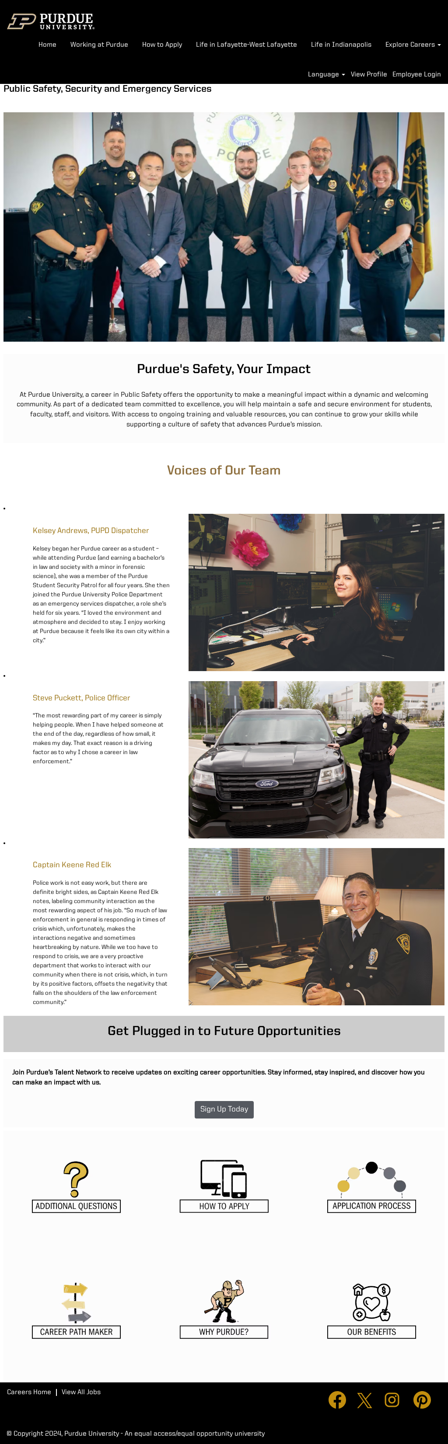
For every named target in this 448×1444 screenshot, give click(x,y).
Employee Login (416, 74)
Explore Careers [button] (411, 45)
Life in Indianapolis (341, 45)
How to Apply (162, 45)
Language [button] (324, 74)
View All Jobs (81, 1392)
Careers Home (29, 1392)
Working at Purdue (99, 45)
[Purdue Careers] (51, 21)
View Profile (369, 74)
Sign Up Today (224, 1109)
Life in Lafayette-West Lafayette (246, 45)
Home (47, 45)
